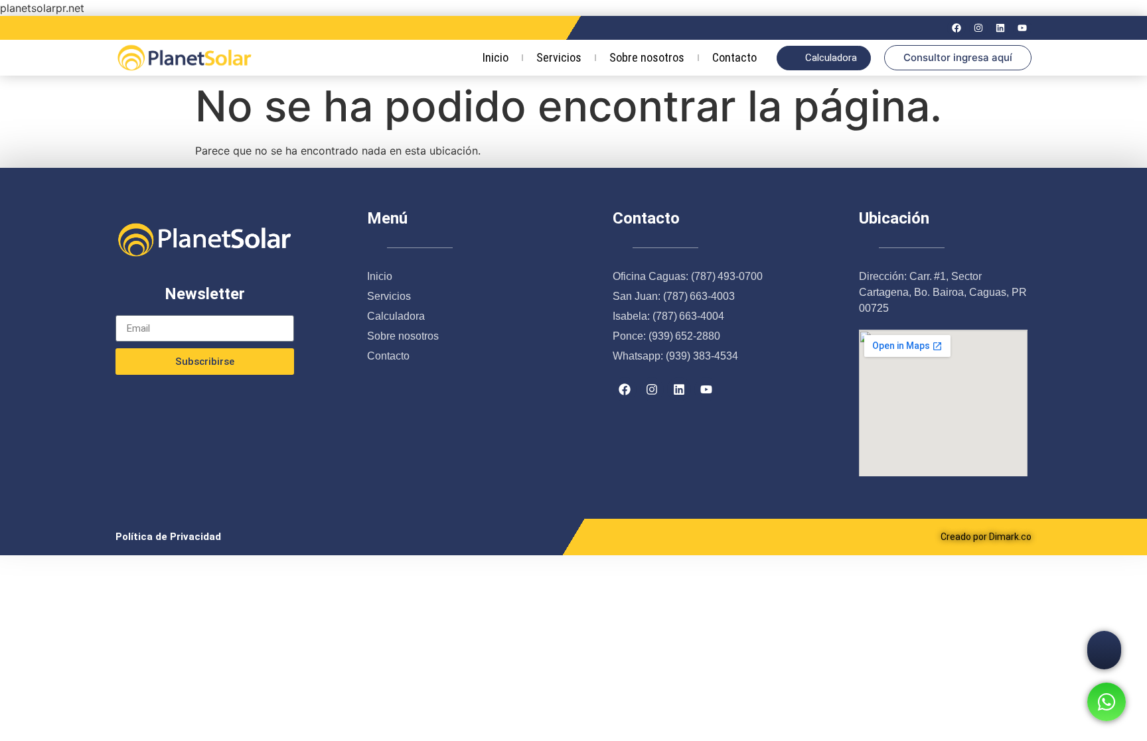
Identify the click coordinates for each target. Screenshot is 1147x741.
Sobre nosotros (646, 57)
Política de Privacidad (168, 537)
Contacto (734, 57)
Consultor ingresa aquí (957, 57)
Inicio (495, 57)
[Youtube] (1022, 28)
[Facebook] (956, 28)
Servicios (558, 57)
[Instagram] (978, 28)
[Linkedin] (1000, 28)
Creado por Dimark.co (986, 536)
